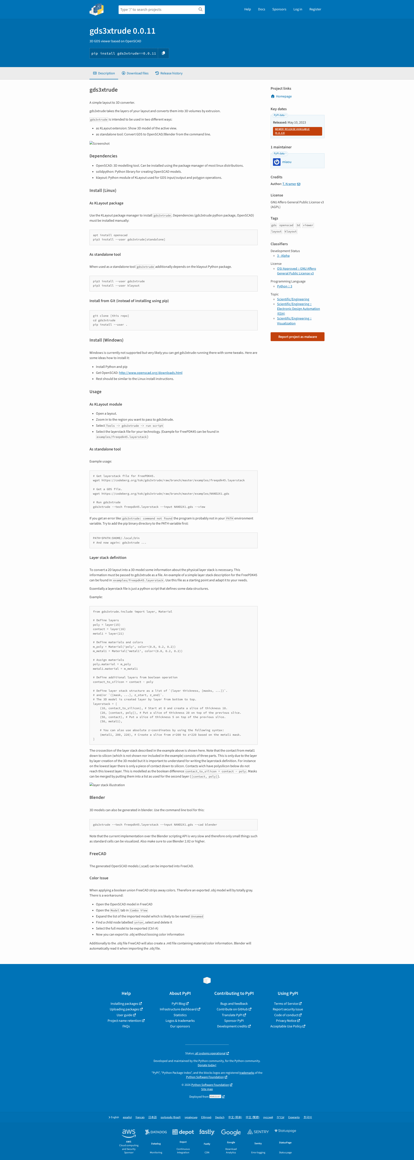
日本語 (152, 1117)
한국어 (308, 1117)
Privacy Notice (286, 1020)
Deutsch (219, 1117)
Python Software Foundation (205, 1077)
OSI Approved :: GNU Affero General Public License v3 (296, 271)
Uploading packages (124, 1009)
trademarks (246, 1073)
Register (315, 9)
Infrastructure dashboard (178, 1009)
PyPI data (279, 115)
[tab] (103, 73)
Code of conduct (286, 1015)
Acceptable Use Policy (286, 1026)
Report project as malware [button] (297, 336)
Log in (297, 9)
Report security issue (288, 1009)
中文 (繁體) (252, 1117)
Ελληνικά (206, 1117)
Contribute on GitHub (232, 1009)
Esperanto (294, 1117)
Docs (261, 9)
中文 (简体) (235, 1117)
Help (247, 9)
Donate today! (207, 1065)
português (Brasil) (171, 1117)
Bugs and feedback (234, 1003)
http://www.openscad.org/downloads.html (150, 372)
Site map (207, 1089)
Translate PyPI (232, 1015)
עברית (280, 1117)
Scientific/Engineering (293, 299)
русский (268, 1117)
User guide (124, 1015)
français (140, 1117)
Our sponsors (180, 1026)
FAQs (126, 1026)
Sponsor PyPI (234, 1020)
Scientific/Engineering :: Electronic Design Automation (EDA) (298, 309)
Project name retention (124, 1020)
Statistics (180, 1015)
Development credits (232, 1026)
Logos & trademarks (180, 1020)
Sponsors (279, 9)
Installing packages (124, 1003)
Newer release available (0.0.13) (292, 131)
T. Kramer (289, 184)
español (127, 1117)
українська (191, 1117)
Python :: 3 (284, 286)
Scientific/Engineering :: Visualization (294, 321)
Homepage (284, 96)
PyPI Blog (178, 1003)
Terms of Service (286, 1003)
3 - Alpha (283, 255)
